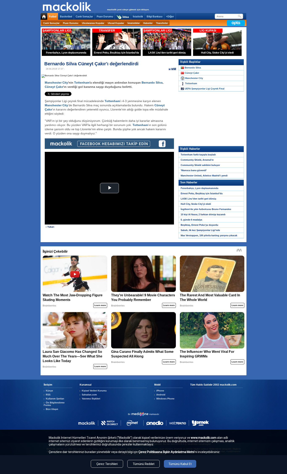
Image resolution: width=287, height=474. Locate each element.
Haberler (148, 23)
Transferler (162, 23)
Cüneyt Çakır (54, 86)
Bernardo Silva (152, 82)
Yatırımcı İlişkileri (91, 398)
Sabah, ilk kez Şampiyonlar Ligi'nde (200, 230)
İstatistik (138, 16)
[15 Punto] (172, 69)
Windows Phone (165, 398)
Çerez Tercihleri (107, 464)
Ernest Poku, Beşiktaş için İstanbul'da (201, 193)
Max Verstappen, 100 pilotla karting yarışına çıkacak (209, 235)
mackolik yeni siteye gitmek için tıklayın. (128, 9)
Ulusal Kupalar (116, 23)
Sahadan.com (89, 394)
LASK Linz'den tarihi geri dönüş (198, 198)
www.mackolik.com (203, 437)
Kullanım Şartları (55, 398)
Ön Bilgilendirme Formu (54, 403)
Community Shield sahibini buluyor (200, 165)
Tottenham (82, 82)
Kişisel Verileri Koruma (94, 390)
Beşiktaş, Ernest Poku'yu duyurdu (199, 225)
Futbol (52, 16)
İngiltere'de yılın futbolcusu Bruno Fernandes (206, 209)
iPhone (160, 390)
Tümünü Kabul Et (180, 464)
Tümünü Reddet (143, 464)
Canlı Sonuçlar (84, 16)
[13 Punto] (170, 69)
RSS (48, 394)
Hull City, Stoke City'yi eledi (196, 204)
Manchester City (56, 82)
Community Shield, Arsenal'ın (197, 160)
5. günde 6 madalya (191, 219)
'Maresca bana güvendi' (194, 170)
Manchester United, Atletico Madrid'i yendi (204, 175)
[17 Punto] (175, 69)
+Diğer (170, 16)
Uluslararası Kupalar (93, 23)
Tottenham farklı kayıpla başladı (198, 154)
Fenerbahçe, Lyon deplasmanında (199, 188)
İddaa (125, 17)
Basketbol (66, 16)
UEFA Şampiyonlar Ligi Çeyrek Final (204, 88)
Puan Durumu (105, 16)
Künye (49, 390)
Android (160, 394)
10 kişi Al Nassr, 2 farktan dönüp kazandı (203, 214)
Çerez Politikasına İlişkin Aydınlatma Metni (166, 452)
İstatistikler (134, 23)
